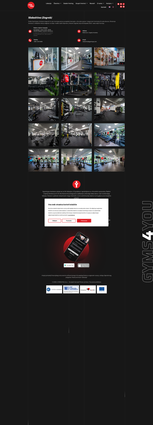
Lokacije (48, 3)
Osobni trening (68, 3)
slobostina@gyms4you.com (90, 41)
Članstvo (56, 3)
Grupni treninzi (81, 3)
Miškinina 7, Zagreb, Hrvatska (90, 33)
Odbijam (54, 220)
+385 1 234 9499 (38, 41)
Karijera (108, 3)
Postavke (69, 220)
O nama (99, 3)
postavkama (71, 215)
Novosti (92, 3)
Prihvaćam (84, 220)
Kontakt (103, 7)
